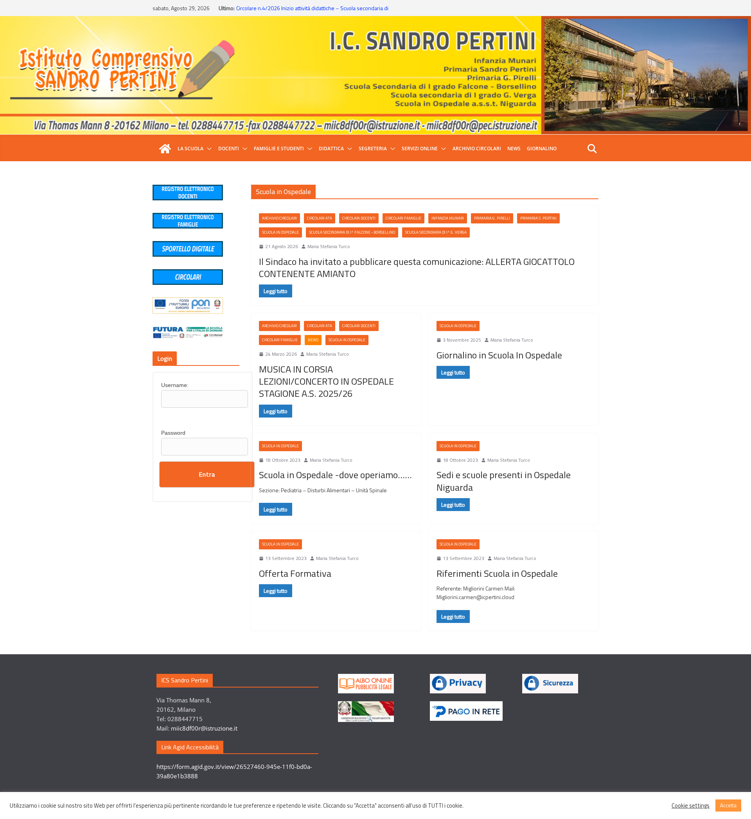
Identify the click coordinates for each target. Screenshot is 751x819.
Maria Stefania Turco (328, 246)
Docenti (228, 148)
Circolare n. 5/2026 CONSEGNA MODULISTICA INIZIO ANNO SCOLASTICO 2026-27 (304, 11)
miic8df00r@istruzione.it (204, 728)
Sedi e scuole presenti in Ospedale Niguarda (504, 481)
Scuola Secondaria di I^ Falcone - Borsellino (352, 232)
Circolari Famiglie (403, 218)
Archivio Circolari (477, 148)
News (514, 148)
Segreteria (373, 148)
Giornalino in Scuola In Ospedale (499, 355)
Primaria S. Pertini (538, 218)
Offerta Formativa (295, 573)
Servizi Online (420, 148)
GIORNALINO (542, 148)
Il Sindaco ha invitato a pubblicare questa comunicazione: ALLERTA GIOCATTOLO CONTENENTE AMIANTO (417, 267)
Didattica (331, 148)
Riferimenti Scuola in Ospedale (497, 573)
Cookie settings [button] (691, 805)
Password (173, 433)
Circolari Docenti (359, 218)
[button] (207, 148)
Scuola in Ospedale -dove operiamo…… (335, 475)
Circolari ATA (319, 218)
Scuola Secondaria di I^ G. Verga (436, 232)
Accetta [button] (728, 805)
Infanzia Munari (447, 218)
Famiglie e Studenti (279, 148)
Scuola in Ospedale (280, 232)
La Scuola (190, 148)
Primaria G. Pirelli (492, 218)
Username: (175, 385)
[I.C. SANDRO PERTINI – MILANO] (165, 148)
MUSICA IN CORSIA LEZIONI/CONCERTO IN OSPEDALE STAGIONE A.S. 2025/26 (326, 381)
